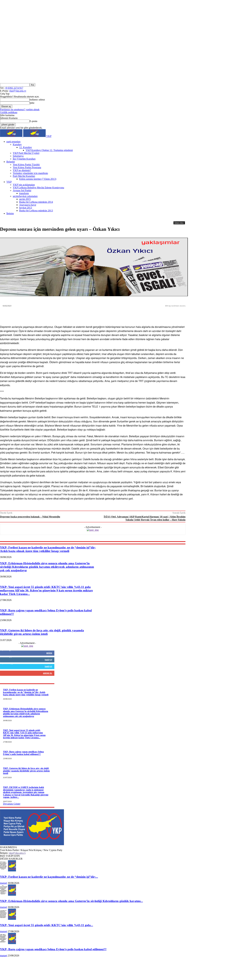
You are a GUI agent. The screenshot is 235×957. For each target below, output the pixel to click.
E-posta (33, 121)
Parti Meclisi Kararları (24, 176)
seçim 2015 (25, 199)
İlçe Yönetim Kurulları (24, 158)
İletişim (10, 213)
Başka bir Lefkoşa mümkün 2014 (36, 202)
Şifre (32, 103)
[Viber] (111, 314)
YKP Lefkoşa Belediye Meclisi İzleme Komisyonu (38, 187)
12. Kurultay (25, 147)
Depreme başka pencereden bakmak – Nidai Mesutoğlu (30, 516)
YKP (9, 181)
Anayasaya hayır (27, 204)
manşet (3, 883)
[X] (87, 314)
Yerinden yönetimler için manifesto (30, 173)
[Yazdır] (123, 314)
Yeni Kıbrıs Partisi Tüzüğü (26, 164)
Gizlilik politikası (8, 112)
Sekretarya (18, 156)
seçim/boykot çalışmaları (25, 196)
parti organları (13, 141)
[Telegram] (146, 314)
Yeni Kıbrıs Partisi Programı (27, 167)
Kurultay (17, 144)
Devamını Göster (11, 803)
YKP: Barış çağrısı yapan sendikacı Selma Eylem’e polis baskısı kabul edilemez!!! (23, 753)
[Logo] (11, 136)
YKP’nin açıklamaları (24, 184)
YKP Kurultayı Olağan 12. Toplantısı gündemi (49, 150)
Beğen (49, 653)
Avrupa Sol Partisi (22, 190)
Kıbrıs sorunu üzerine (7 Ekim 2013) (37, 179)
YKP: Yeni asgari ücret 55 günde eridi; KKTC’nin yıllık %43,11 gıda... (46, 925)
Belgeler (10, 161)
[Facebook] (75, 314)
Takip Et (48, 660)
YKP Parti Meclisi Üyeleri (26, 153)
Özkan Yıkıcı (179, 222)
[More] (158, 314)
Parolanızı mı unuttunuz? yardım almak (19, 109)
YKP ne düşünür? (22, 170)
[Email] (134, 314)
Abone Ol (47, 673)
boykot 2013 (25, 207)
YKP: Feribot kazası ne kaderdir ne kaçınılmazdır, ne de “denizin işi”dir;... (49, 876)
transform (24, 193)
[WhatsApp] (99, 314)
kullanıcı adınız (37, 99)
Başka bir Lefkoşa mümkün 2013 (36, 210)
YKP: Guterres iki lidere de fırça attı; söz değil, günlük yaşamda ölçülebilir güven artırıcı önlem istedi (26, 770)
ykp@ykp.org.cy (17, 90)
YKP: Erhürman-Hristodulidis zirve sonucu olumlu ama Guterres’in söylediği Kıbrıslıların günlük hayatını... (71, 901)
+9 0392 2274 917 (13, 88)
